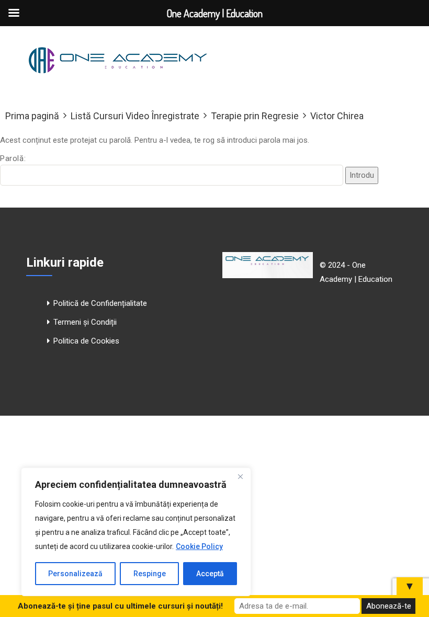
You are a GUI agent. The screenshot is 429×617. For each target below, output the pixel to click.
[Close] (240, 476)
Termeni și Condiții (85, 322)
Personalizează (75, 573)
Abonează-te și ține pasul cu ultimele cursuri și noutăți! (120, 606)
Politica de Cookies (86, 341)
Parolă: (13, 158)
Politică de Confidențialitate (100, 303)
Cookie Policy (199, 546)
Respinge (149, 573)
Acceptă (210, 573)
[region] (136, 531)
